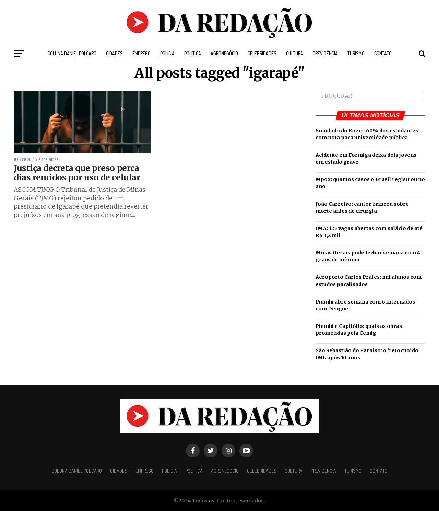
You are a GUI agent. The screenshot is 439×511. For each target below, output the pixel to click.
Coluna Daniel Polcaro (72, 53)
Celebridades (262, 53)
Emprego (141, 53)
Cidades (114, 53)
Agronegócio (224, 53)
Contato (383, 53)
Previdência (325, 53)
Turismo (356, 53)
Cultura (294, 53)
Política (192, 53)
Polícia (167, 53)
